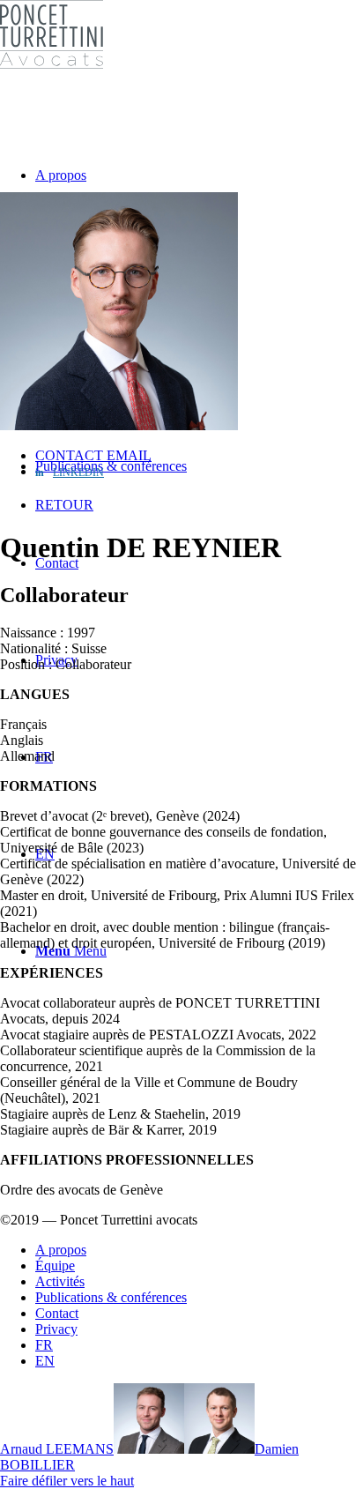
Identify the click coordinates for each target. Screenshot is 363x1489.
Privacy (56, 1328)
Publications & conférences (111, 1297)
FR (44, 1344)
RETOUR (64, 504)
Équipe (55, 1265)
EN (45, 1360)
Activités (60, 1281)
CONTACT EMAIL (93, 455)
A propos (60, 1249)
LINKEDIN (78, 472)
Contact (56, 1313)
